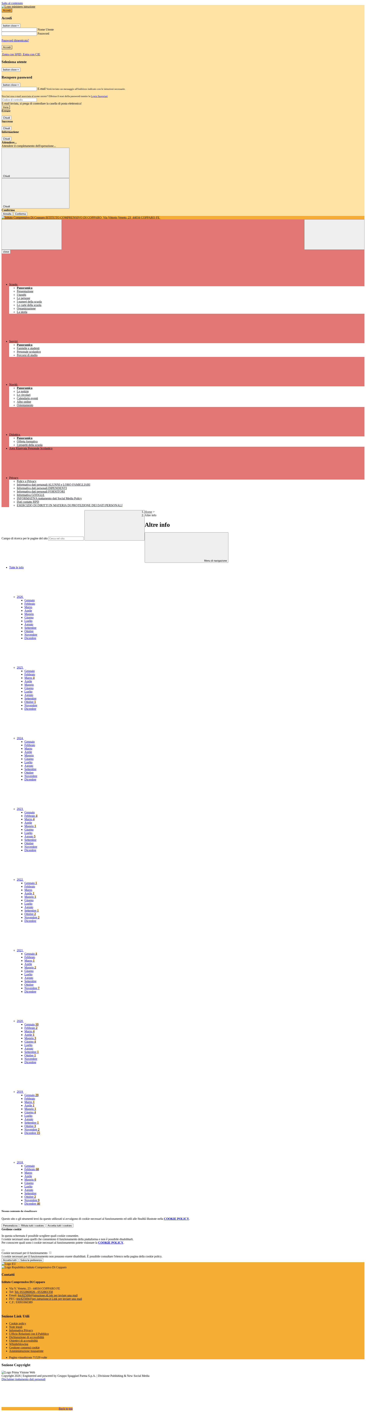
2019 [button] (20, 1091)
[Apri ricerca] (334, 234)
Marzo (28, 607)
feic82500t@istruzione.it (48, 1295)
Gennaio (29, 600)
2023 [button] (20, 809)
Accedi (7, 10)
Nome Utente (46, 29)
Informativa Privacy (21, 1330)
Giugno (29, 617)
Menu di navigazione (215, 560)
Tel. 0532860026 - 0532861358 (33, 1292)
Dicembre (30, 638)
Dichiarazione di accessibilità (26, 1337)
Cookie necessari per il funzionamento (25, 1253)
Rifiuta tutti (32, 1225)
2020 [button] (20, 1021)
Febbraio (29, 603)
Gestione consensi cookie (24, 1347)
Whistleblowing (18, 1344)
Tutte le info (16, 567)
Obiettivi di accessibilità (23, 1340)
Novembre (30, 634)
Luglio (28, 621)
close (6, 251)
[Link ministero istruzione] (18, 6)
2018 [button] (20, 1162)
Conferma (20, 213)
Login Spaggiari (99, 96)
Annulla (7, 213)
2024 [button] (20, 738)
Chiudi (6, 117)
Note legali (15, 1327)
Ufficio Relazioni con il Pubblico (29, 1333)
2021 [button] (20, 950)
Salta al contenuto (12, 3)
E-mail (42, 88)
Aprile (28, 610)
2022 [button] (20, 879)
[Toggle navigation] (32, 234)
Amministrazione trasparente (26, 1351)
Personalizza (10, 1225)
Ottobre (29, 631)
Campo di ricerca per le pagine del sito (25, 538)
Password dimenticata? (15, 40)
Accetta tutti (60, 1225)
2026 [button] (20, 596)
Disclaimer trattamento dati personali (23, 1379)
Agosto (28, 624)
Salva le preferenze (31, 1260)
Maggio (29, 614)
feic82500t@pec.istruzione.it (49, 1298)
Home (148, 511)
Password (43, 33)
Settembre (30, 627)
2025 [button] (20, 667)
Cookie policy (17, 1323)
